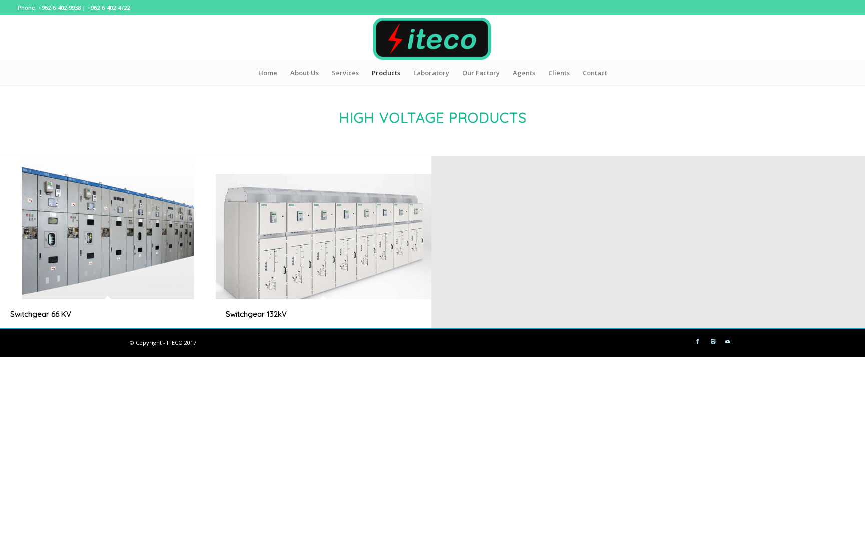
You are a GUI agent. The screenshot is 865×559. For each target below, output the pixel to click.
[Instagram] (712, 341)
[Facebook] (697, 341)
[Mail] (727, 341)
